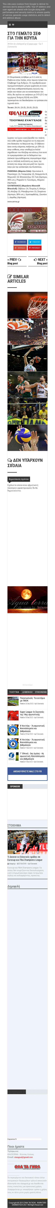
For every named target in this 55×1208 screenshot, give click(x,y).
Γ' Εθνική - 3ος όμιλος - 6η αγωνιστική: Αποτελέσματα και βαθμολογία (32, 756)
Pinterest (35, 248)
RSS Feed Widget (27, 685)
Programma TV (12, 1139)
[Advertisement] (27, 567)
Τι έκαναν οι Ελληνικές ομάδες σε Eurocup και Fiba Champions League (24, 858)
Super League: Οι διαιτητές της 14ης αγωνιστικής (32, 713)
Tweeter (36, 242)
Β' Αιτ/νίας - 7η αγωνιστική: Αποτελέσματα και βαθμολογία (32, 728)
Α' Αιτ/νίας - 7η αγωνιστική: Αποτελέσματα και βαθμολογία (32, 742)
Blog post (12, 263)
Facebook (21, 242)
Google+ (21, 248)
